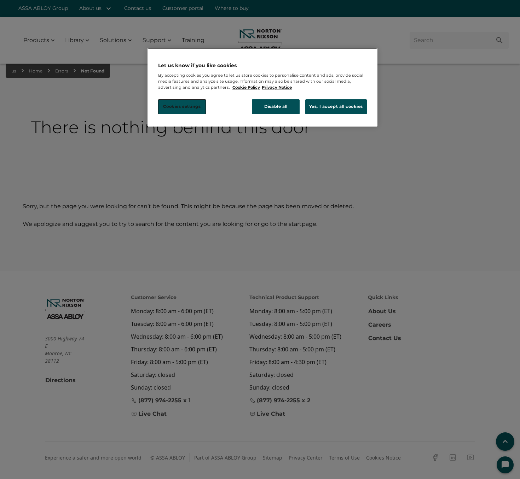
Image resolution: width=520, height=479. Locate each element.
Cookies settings (182, 106)
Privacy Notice (277, 87)
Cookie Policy (246, 87)
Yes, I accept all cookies (336, 106)
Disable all (275, 106)
